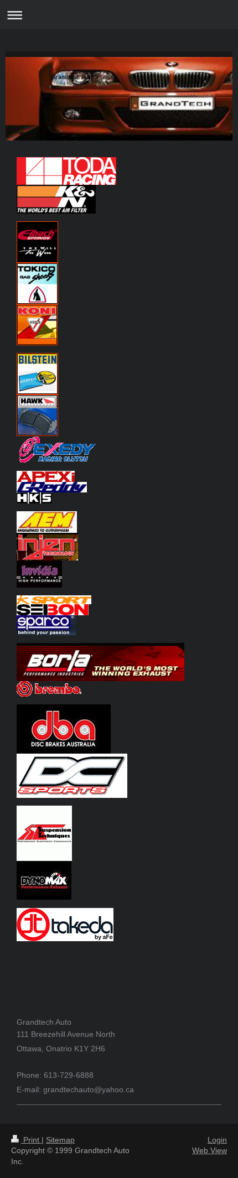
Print (31, 1139)
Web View (209, 1150)
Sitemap (60, 1139)
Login (217, 1139)
